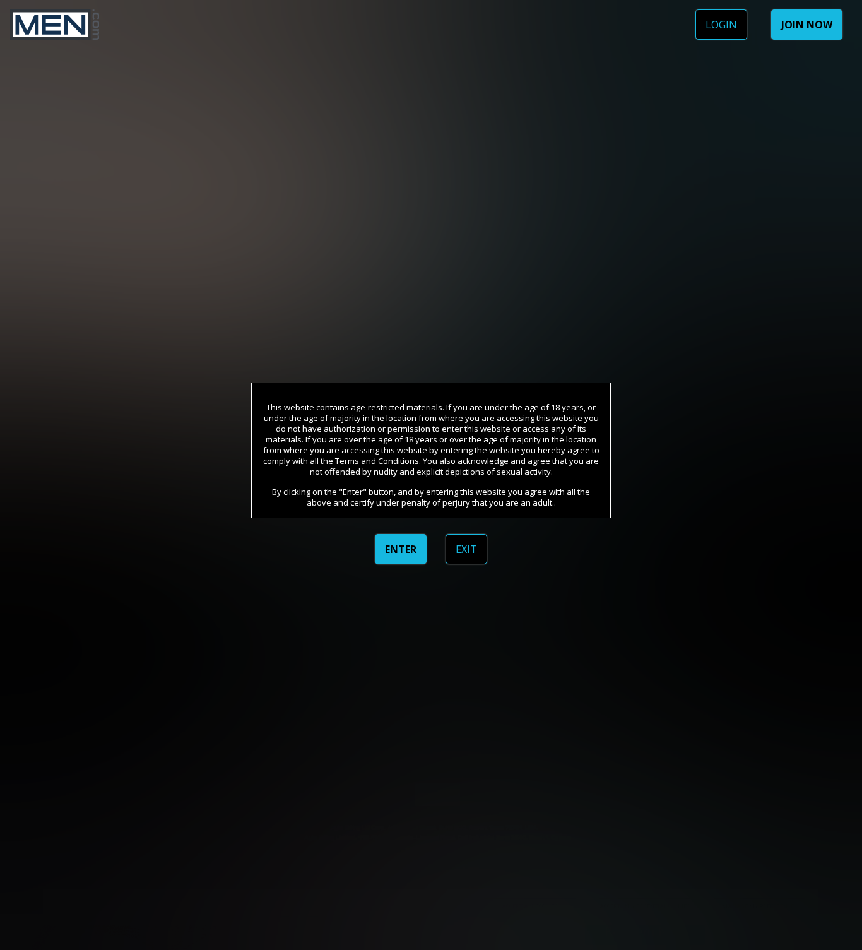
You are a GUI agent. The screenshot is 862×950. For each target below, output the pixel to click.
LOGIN (721, 25)
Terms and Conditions (377, 460)
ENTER (400, 549)
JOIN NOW (806, 25)
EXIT (466, 549)
